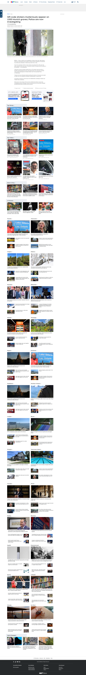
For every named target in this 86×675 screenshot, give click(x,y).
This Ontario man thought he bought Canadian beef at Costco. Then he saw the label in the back (30, 132)
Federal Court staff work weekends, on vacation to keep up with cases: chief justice (18, 499)
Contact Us (41, 658)
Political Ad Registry (31, 669)
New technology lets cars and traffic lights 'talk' (46, 177)
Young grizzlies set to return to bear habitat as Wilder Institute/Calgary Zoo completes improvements (22, 278)
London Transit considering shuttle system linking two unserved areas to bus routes (21, 436)
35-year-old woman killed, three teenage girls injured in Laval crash (22, 304)
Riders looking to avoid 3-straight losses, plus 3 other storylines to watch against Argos (22, 371)
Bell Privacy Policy (31, 667)
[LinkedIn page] (19, 661)
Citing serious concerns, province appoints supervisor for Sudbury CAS (45, 403)
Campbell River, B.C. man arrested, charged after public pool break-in (42, 465)
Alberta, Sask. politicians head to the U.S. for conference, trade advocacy (16, 366)
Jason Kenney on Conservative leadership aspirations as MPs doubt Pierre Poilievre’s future (18, 531)
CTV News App (36, 658)
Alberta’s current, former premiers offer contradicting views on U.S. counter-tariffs (46, 410)
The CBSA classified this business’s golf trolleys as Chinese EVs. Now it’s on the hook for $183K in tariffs (30, 194)
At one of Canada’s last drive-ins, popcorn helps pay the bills (45, 132)
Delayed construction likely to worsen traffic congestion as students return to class (46, 311)
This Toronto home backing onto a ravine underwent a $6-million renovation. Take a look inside (14, 212)
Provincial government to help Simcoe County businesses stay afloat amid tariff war (45, 443)
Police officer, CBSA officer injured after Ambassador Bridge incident (22, 469)
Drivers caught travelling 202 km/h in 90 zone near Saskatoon (14, 177)
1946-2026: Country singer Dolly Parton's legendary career (29, 212)
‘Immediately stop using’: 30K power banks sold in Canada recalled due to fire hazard (46, 194)
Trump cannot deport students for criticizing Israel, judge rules (41, 499)
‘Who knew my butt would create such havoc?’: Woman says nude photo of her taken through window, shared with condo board (46, 648)
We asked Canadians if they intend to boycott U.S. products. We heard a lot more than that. (30, 117)
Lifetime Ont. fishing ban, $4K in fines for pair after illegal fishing (42, 399)
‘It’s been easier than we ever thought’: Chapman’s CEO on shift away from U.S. (29, 177)
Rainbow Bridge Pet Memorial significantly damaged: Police (41, 432)
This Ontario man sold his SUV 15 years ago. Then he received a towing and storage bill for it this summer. (29, 648)
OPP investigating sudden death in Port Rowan (16, 431)
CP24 (44, 667)
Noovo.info (60, 667)
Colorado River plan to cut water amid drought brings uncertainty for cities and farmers (17, 620)
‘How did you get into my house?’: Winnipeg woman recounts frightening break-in (46, 344)
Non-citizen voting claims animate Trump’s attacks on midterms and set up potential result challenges (46, 510)
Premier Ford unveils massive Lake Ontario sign (46, 155)
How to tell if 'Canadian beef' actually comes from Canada (13, 155)
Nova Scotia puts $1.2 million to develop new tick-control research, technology (41, 620)
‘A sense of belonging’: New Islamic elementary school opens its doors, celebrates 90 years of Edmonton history (45, 305)
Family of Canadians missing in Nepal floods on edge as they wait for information (14, 132)
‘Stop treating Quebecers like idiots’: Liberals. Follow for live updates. (18, 300)
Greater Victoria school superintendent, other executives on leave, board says (46, 239)
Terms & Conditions (31, 668)
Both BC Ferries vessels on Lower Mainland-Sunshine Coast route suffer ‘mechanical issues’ (46, 245)
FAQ (44, 658)
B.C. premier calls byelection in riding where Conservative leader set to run (39, 235)
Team (51, 658)
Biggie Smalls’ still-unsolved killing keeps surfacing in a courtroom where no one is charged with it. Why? (42, 560)
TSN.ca (45, 669)
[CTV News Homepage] (14, 2)
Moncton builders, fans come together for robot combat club (22, 344)
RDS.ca (60, 669)
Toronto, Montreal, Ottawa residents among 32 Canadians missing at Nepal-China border (22, 510)
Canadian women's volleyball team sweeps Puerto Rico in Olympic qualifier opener (18, 590)
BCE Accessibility (16, 667)
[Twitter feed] (13, 661)
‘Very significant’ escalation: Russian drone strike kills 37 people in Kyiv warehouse (30, 155)
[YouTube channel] (17, 661)
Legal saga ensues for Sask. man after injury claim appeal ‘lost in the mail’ (22, 410)
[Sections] (8, 2)
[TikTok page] (15, 661)
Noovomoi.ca (61, 668)
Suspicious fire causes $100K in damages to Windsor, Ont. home (17, 465)
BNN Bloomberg (46, 668)
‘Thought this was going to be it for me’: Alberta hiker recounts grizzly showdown (17, 267)
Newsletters (48, 658)
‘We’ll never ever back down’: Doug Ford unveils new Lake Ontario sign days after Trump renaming (14, 117)
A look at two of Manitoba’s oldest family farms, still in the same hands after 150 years (41, 333)
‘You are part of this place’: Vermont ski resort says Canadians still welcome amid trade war (41, 267)
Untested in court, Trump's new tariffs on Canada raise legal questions (45, 117)
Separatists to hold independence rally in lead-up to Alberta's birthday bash (41, 300)
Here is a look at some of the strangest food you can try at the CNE (45, 212)
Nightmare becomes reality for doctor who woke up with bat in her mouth (14, 647)
